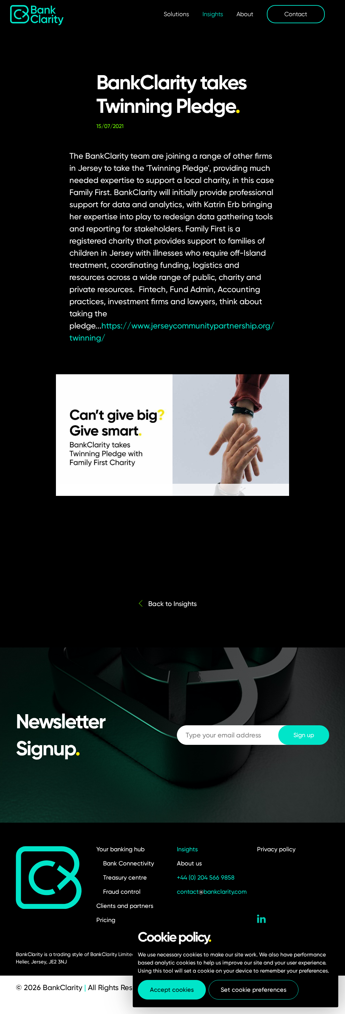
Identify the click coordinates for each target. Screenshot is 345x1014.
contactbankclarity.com (212, 891)
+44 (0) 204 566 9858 (205, 877)
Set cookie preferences (253, 989)
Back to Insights (172, 604)
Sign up (303, 734)
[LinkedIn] (261, 920)
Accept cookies (172, 989)
